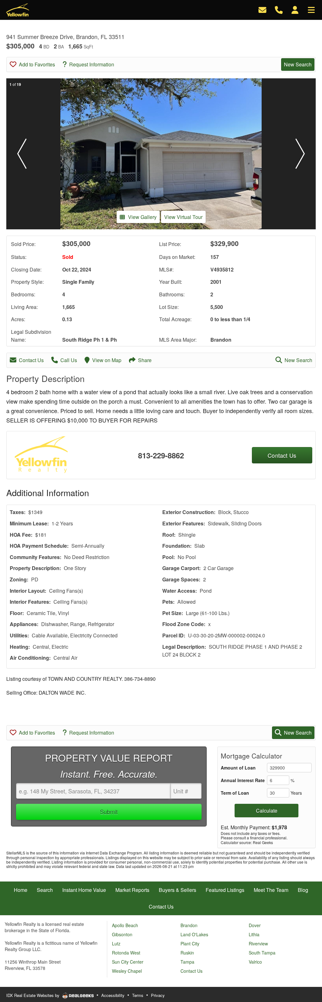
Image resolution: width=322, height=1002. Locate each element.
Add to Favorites (37, 64)
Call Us (68, 360)
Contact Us (31, 360)
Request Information (91, 64)
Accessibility (113, 995)
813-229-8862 (161, 455)
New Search (298, 64)
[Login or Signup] (294, 9)
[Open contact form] (262, 9)
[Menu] (311, 9)
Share (145, 360)
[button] (21, 153)
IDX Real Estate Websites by (33, 995)
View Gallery (142, 217)
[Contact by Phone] (279, 9)
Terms (137, 995)
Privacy (158, 995)
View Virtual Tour (183, 217)
